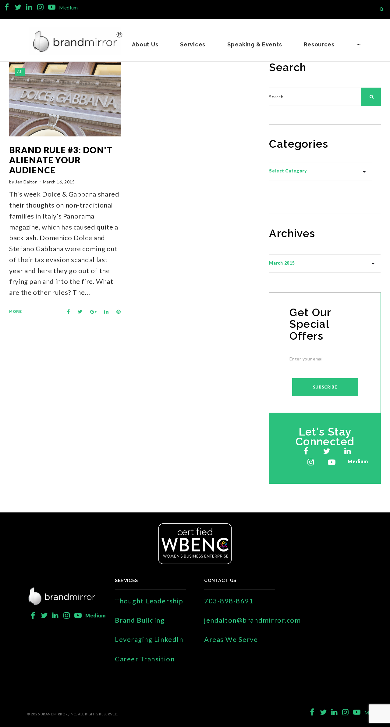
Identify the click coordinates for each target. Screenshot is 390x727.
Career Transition (145, 659)
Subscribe (325, 387)
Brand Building (140, 620)
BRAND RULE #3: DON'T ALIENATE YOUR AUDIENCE (60, 160)
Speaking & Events (254, 44)
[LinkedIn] (29, 7)
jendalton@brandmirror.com (252, 620)
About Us (145, 44)
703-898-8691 (229, 601)
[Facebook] (6, 7)
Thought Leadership (149, 601)
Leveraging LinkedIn (149, 639)
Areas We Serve (231, 639)
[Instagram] (40, 7)
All (20, 72)
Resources (319, 44)
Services (192, 44)
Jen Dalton (26, 181)
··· (358, 44)
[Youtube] (51, 7)
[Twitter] (18, 7)
